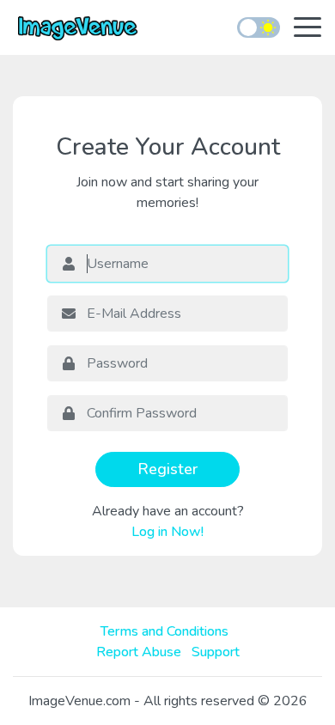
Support (216, 652)
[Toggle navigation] (307, 28)
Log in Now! (167, 531)
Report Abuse (138, 652)
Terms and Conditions (164, 631)
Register (167, 469)
